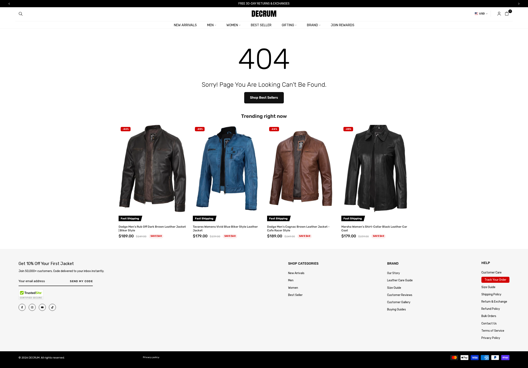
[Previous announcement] (9, 4)
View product (153, 206)
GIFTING (288, 25)
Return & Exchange (494, 301)
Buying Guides (396, 309)
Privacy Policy (490, 338)
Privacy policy (151, 357)
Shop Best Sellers (264, 97)
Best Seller (295, 295)
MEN (210, 25)
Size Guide (394, 288)
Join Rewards (342, 25)
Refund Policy (490, 309)
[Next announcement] (519, 4)
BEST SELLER (261, 25)
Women (293, 288)
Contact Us (489, 323)
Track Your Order (495, 280)
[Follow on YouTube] (42, 307)
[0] (507, 13)
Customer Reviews (399, 295)
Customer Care (491, 272)
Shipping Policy (491, 294)
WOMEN (232, 25)
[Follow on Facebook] (22, 307)
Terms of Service (492, 331)
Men (290, 280)
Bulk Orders (488, 316)
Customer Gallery (398, 302)
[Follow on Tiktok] (52, 307)
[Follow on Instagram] (32, 307)
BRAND (312, 25)
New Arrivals (296, 273)
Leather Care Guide (400, 280)
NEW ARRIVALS (185, 25)
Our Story (393, 273)
